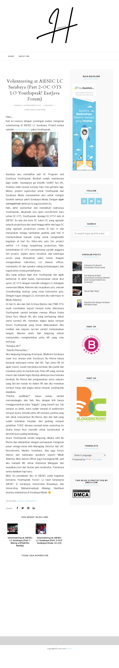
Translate (96, 459)
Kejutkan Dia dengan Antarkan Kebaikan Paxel (97, 303)
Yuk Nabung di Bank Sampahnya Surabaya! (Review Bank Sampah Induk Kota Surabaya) (97, 278)
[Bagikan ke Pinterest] (28, 508)
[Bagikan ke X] (22, 508)
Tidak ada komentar (34, 110)
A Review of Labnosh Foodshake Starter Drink (94, 266)
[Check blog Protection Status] (81, 497)
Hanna (69, 649)
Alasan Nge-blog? (91, 291)
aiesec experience (27, 501)
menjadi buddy (22, 129)
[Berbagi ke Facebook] (17, 508)
